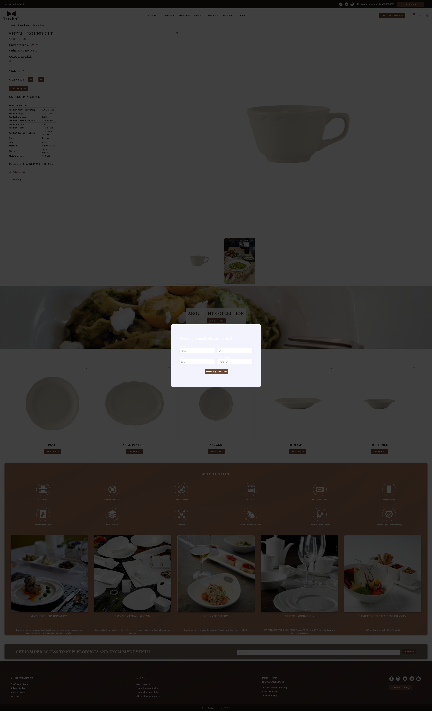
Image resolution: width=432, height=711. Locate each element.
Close (258, 327)
